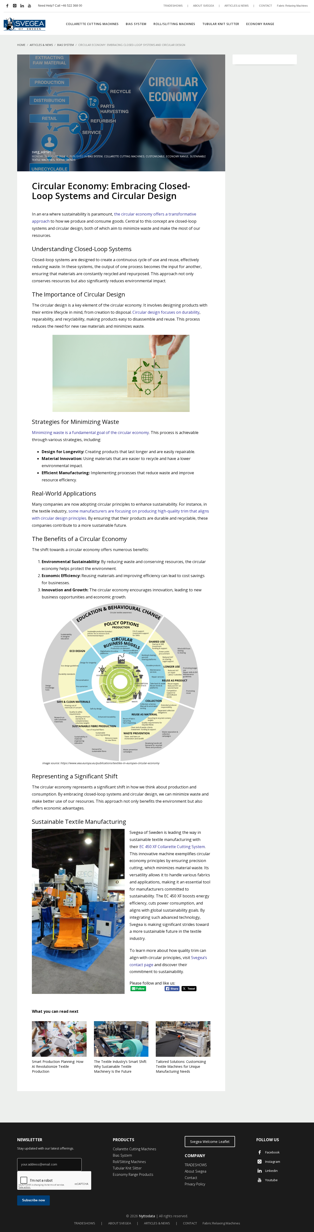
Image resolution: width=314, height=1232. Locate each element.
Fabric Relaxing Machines (292, 5)
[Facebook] (7, 5)
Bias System (95, 156)
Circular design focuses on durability (165, 312)
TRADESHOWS (173, 5)
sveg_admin (41, 151)
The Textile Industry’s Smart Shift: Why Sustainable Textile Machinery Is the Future (120, 1066)
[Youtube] (29, 5)
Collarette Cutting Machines (124, 156)
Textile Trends (65, 160)
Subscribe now (33, 1200)
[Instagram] (14, 5)
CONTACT (265, 5)
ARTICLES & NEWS (236, 5)
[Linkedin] (22, 5)
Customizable (155, 156)
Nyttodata (147, 1216)
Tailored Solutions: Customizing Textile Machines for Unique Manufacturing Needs (181, 1066)
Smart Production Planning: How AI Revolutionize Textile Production (57, 1066)
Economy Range (177, 156)
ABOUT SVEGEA (203, 5)
